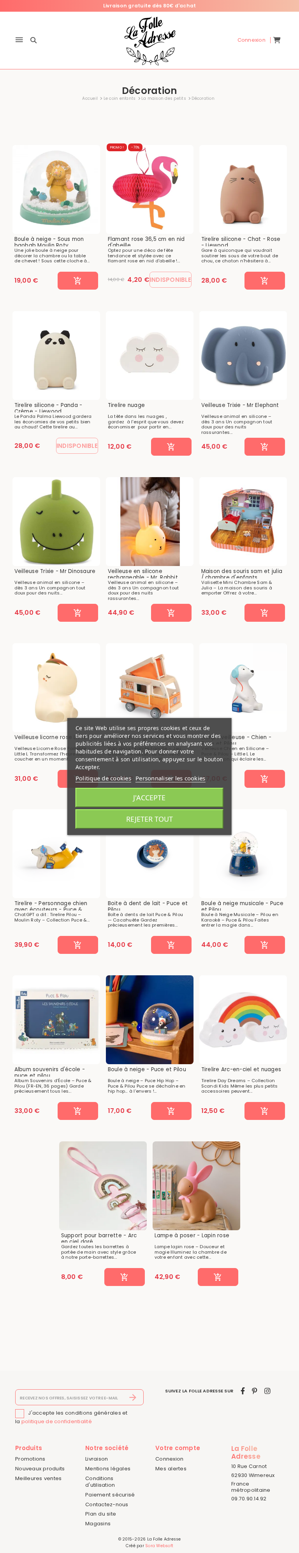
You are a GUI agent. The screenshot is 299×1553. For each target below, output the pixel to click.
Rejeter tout (149, 819)
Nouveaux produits (40, 1468)
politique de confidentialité (56, 1421)
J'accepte (149, 797)
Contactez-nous (106, 1504)
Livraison (96, 1459)
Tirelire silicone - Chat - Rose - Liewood (241, 242)
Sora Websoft (159, 1546)
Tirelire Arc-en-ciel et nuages (241, 1070)
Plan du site (100, 1514)
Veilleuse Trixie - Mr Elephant (240, 405)
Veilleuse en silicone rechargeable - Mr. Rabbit (143, 574)
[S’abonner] (133, 1397)
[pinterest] (254, 1391)
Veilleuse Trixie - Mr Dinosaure (55, 571)
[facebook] (242, 1391)
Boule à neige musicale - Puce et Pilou (242, 906)
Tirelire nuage (126, 405)
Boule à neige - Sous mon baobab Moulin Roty (49, 242)
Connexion (169, 1459)
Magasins (98, 1523)
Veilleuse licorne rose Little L (52, 737)
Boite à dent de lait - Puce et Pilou (148, 906)
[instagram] (267, 1391)
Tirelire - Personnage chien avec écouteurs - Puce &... (51, 906)
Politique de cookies (103, 778)
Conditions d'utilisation (100, 1482)
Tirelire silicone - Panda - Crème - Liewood (48, 408)
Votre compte (177, 1448)
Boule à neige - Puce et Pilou (147, 1070)
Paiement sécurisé (110, 1494)
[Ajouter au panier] (78, 281)
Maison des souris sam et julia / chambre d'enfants (242, 574)
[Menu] (19, 40)
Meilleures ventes (38, 1478)
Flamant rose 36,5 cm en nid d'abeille (146, 242)
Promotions (30, 1459)
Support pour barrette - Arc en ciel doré (99, 1239)
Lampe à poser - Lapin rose (192, 1236)
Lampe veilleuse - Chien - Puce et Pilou (236, 740)
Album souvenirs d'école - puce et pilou (49, 1073)
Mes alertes (170, 1468)
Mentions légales (107, 1468)
